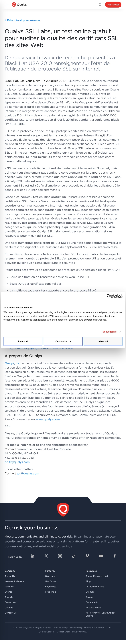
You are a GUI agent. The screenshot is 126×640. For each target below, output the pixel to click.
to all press (23, 20)
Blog (88, 581)
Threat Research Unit (97, 576)
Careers (9, 607)
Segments (50, 586)
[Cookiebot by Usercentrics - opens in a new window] (109, 296)
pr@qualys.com (28, 473)
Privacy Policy (60, 627)
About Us (10, 576)
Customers (10, 602)
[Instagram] (60, 556)
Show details (109, 331)
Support (90, 597)
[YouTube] (101, 556)
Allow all (103, 341)
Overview (50, 576)
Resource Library (95, 586)
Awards (9, 597)
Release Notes (93, 607)
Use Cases (50, 581)
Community (92, 602)
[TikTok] (73, 556)
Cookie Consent (46, 632)
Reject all (23, 341)
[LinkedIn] (32, 556)
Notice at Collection (94, 627)
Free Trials (50, 592)
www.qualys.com (48, 419)
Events (8, 592)
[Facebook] (114, 556)
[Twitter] (46, 556)
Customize (61, 341)
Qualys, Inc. (13, 363)
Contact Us (10, 613)
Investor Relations (14, 581)
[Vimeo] (87, 556)
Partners (9, 586)
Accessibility (75, 627)
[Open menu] (6, 4)
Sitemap (90, 592)
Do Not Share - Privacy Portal (71, 632)
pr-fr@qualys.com (17, 462)
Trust (109, 627)
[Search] (100, 4)
